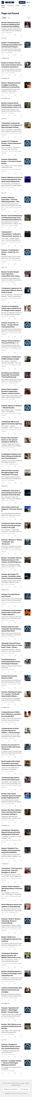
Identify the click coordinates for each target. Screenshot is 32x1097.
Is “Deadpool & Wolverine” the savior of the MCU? (10, 1051)
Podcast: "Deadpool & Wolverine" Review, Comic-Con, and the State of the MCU (11, 1047)
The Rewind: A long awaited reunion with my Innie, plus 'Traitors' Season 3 (11, 612)
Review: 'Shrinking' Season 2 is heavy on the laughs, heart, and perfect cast (11, 973)
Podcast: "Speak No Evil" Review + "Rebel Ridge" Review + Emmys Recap (10, 1010)
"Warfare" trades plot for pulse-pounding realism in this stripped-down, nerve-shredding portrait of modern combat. (11, 445)
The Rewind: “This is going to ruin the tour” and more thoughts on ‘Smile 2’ (11, 870)
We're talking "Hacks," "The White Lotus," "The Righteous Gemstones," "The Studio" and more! (11, 410)
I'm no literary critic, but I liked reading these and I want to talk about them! (10, 735)
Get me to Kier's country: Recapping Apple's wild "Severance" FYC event (10, 472)
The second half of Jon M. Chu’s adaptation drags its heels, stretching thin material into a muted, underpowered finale (10, 90)
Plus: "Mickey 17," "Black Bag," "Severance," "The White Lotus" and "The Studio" (11, 530)
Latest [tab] (4, 18)
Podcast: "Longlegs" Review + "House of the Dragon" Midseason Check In (11, 1063)
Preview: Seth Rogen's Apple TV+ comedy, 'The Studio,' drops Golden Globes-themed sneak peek (11, 694)
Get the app (24, 1089)
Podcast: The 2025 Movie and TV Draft (10, 595)
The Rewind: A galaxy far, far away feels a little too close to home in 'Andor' (11, 290)
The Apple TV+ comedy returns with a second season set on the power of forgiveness (11, 978)
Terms (27, 1083)
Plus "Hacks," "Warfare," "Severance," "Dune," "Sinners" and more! (11, 427)
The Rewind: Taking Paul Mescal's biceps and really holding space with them (10, 832)
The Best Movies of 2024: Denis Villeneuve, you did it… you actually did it (11, 714)
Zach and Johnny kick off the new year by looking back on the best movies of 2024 (11, 681)
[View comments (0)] (9, 35)
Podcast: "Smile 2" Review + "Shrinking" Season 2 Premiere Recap (11, 921)
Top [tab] (9, 18)
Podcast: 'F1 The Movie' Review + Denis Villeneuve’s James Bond (11, 143)
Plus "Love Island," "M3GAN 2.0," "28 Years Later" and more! (11, 148)
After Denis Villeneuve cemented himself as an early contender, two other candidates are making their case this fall (11, 995)
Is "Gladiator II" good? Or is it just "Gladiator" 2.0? (11, 837)
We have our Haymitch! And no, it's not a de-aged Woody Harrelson (11, 313)
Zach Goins (9, 32)
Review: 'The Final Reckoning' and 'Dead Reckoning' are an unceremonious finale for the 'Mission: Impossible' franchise (11, 218)
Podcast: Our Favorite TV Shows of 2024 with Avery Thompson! (10, 747)
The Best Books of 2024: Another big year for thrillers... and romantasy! (10, 730)
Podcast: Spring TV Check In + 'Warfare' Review (11, 407)
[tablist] (6, 18)
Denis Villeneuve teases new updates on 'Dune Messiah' (11, 905)
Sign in (28, 2)
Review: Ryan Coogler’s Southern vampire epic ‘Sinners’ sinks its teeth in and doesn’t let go (10, 391)
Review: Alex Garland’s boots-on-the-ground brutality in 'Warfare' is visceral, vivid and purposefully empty (9, 440)
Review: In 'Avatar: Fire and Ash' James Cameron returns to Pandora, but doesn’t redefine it (11, 65)
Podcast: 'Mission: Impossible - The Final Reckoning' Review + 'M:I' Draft (10, 200)
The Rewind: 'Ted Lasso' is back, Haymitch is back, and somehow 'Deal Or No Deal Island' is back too (11, 493)
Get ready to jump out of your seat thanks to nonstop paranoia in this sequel (11, 944)
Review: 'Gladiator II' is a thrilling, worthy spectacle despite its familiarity (10, 850)
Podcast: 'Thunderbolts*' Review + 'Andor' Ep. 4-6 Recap (10, 252)
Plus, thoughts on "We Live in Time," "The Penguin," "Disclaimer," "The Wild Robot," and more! (11, 893)
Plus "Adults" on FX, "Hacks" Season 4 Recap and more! (11, 166)
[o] (27, 541)
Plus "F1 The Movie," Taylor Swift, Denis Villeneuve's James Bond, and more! (11, 130)
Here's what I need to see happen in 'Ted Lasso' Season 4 (11, 509)
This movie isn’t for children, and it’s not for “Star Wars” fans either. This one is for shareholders (11, 50)
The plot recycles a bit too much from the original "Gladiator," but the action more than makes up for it (11, 855)
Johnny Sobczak (13, 225)
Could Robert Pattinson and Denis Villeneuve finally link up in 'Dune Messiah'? (11, 456)
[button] (3, 5)
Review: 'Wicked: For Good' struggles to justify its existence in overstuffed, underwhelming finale (10, 85)
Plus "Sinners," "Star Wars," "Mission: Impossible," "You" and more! (11, 362)
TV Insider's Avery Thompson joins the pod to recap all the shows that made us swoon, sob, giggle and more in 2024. (11, 752)
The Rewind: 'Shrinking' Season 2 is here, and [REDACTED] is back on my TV (10, 955)
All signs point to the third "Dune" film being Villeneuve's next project (11, 909)
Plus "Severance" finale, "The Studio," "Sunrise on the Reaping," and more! (11, 497)
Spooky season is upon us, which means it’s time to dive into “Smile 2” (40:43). (11, 926)
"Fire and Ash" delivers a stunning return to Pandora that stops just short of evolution (11, 70)
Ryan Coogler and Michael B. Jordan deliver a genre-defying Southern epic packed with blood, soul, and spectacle (11, 396)
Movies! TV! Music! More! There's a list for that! (11, 666)
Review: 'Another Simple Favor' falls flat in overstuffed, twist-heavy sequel (10, 274)
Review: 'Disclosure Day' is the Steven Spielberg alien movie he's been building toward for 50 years (10, 25)
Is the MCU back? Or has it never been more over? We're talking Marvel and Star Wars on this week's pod (11, 257)
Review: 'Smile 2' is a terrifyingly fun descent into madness (11, 939)
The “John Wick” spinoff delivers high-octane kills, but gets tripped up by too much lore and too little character (11, 184)
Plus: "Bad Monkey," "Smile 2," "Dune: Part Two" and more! (10, 960)
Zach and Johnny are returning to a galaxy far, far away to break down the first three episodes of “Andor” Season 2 (11, 330)
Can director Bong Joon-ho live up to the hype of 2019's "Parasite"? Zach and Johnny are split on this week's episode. (11, 547)
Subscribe (22, 2)
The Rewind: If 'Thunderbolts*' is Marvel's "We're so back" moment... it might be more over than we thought (11, 234)
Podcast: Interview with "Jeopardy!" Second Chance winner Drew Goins (11, 629)
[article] (16, 29)
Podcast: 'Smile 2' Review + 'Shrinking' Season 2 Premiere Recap (11, 888)
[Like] (2, 55)
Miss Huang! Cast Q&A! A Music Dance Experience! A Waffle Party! (11, 477)
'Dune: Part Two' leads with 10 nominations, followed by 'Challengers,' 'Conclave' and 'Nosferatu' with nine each (10, 768)
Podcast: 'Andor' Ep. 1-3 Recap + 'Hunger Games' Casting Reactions (10, 325)
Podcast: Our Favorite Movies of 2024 (9, 677)
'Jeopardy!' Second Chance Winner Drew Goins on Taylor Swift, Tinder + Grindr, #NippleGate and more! (11, 645)
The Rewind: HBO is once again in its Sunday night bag (11, 423)
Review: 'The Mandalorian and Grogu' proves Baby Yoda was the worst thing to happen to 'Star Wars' (11, 45)
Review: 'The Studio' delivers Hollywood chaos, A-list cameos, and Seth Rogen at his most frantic (11, 560)
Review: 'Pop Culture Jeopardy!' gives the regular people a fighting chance (11, 796)
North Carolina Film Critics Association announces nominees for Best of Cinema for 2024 (11, 763)
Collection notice (16, 1085)
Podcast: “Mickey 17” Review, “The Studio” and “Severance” (11, 542)
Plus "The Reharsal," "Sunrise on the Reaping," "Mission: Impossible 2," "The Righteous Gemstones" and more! (11, 295)
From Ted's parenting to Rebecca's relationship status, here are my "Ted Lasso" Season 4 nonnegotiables (11, 514)
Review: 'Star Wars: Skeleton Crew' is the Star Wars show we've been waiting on (11, 812)
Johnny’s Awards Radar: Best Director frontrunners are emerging (11, 990)
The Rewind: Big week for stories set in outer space (10, 779)
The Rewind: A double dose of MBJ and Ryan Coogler (11, 358)
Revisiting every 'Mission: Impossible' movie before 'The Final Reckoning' (10, 375)
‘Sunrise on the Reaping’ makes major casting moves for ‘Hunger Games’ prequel (11, 308)
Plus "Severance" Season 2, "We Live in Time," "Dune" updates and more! (11, 875)
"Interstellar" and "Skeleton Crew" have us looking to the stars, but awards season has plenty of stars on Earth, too (11, 782)
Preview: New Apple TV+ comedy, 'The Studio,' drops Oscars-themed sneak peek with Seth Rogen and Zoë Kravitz (11, 576)
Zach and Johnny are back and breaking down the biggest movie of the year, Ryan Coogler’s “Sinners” (11, 346)
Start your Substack (11, 1089)
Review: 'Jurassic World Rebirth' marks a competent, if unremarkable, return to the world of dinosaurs (11, 105)
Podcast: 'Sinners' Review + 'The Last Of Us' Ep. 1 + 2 (11, 342)
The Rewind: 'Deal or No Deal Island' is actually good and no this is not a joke (11, 525)
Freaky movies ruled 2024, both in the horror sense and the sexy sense (11, 719)
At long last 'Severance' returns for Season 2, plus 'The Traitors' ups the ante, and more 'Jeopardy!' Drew (11, 617)
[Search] (29, 18)
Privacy (22, 1083)
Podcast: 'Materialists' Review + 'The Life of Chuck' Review (11, 161)
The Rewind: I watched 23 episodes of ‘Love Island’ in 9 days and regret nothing (11, 125)
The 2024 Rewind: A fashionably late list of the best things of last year (10, 661)
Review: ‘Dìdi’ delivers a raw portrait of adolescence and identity (11, 1026)
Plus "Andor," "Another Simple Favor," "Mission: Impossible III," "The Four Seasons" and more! (10, 239)
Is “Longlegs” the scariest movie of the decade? (11, 1068)
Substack (7, 1093)
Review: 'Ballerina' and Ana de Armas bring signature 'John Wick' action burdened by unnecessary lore (11, 180)
